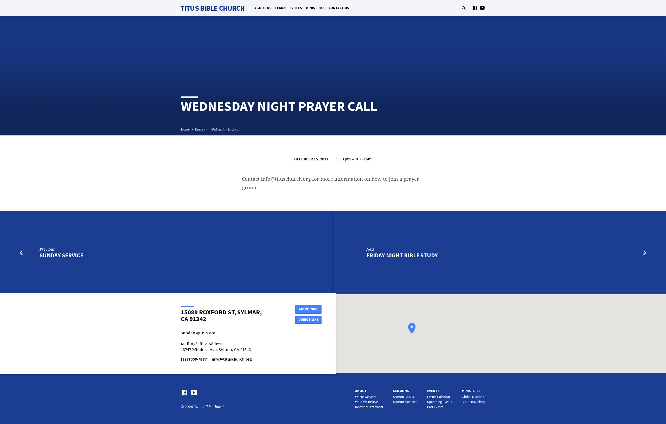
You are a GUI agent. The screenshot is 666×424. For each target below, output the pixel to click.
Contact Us (339, 8)
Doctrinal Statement (369, 407)
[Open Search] (464, 8)
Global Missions (473, 397)
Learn (280, 8)
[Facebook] (475, 7)
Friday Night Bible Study (402, 255)
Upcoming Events (439, 402)
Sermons (401, 391)
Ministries (315, 8)
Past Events (435, 407)
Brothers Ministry (473, 402)
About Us (262, 8)
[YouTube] (482, 7)
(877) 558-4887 (194, 359)
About (361, 391)
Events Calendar (438, 397)
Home (185, 129)
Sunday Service (61, 255)
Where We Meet (365, 397)
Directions (308, 319)
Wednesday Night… (224, 129)
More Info (308, 309)
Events (296, 8)
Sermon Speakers (405, 402)
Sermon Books (403, 397)
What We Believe (366, 402)
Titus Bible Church (212, 8)
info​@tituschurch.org (232, 359)
